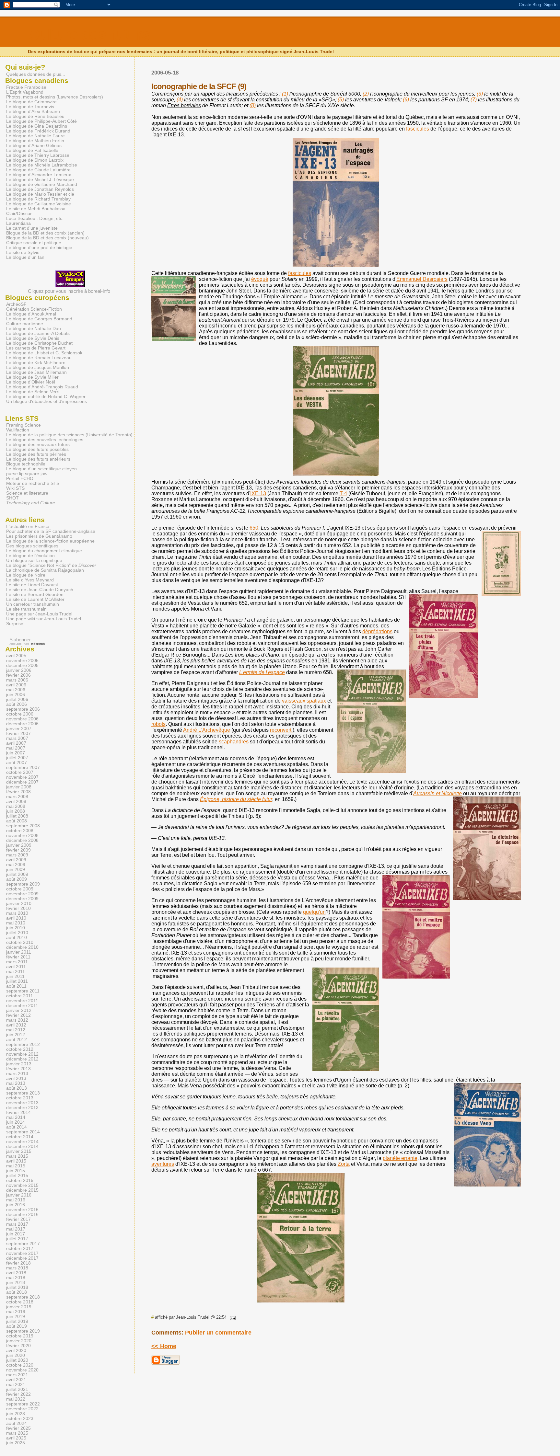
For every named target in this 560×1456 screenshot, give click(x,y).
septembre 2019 (23, 1331)
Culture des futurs (89, 34)
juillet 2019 (17, 1321)
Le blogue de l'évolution (30, 555)
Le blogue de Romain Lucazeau (39, 357)
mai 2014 (15, 1117)
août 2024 (16, 1423)
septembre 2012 (23, 1044)
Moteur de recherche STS (32, 483)
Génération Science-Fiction (34, 309)
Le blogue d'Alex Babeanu (33, 111)
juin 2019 (15, 1316)
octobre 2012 (19, 1049)
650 (254, 528)
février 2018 (18, 1263)
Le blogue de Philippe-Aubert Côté (41, 121)
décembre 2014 (22, 1146)
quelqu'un (314, 912)
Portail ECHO (19, 478)
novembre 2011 (22, 1000)
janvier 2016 (18, 1195)
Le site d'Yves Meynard (30, 580)
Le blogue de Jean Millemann (36, 372)
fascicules (417, 129)
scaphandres (234, 741)
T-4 (343, 493)
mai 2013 (15, 1083)
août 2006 (16, 704)
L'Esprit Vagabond (24, 92)
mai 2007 (15, 748)
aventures (162, 1164)
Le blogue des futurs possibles (37, 449)
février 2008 (18, 791)
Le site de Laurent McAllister (35, 599)
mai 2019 (15, 1311)
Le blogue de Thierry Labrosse (37, 155)
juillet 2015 (17, 1175)
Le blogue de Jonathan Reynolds (40, 189)
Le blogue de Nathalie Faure (35, 135)
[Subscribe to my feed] (6, 639)
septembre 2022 (23, 1404)
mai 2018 (15, 1277)
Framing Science (23, 425)
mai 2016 (15, 1200)
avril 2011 (16, 966)
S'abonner (20, 639)
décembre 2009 (22, 898)
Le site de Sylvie (23, 252)
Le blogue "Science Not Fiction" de (51, 565)
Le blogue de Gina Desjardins (36, 126)
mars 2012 (17, 1020)
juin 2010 (15, 927)
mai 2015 (15, 1166)
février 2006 (18, 675)
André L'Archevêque (206, 730)
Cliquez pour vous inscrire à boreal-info (69, 291)
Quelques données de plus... (35, 74)
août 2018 (16, 1292)
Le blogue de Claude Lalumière (38, 169)
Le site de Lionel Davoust (32, 584)
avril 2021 (16, 1379)
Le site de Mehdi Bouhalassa (35, 208)
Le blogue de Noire (25, 575)
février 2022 (18, 1394)
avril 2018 (16, 1272)
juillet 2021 (17, 1389)
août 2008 (16, 821)
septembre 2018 (23, 1297)
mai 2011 (15, 971)
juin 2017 (15, 1234)
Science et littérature (27, 493)
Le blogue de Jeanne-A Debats (38, 333)
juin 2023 (15, 1413)
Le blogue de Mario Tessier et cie (40, 194)
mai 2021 (15, 1384)
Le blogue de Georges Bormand (39, 318)
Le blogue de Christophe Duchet (39, 343)
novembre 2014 (22, 1141)
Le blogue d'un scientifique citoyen (41, 468)
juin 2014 (15, 1122)
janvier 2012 (18, 1010)
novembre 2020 (22, 1370)
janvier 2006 (18, 670)
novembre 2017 (22, 1253)
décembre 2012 (22, 1059)
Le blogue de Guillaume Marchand (41, 184)
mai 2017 (15, 1229)
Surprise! (15, 623)
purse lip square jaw (26, 473)
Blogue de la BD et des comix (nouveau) (47, 237)
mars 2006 (17, 680)
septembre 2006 (23, 709)
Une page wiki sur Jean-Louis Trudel (43, 618)
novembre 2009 (22, 893)
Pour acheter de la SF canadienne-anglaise (50, 531)
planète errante (400, 1158)
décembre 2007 (22, 782)
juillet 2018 (17, 1287)
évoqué (259, 279)
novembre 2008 (22, 835)
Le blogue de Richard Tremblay (38, 199)
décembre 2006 (22, 723)
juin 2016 (15, 1204)
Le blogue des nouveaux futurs (38, 444)
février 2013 (18, 1068)
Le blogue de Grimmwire (31, 101)
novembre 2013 (22, 1102)
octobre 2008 (19, 830)
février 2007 (18, 733)
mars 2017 (17, 1224)
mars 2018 (17, 1268)
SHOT (12, 498)
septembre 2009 (23, 884)
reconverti (281, 730)
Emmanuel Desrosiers (422, 279)
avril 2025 (16, 1438)
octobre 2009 (19, 889)
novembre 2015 (22, 1185)
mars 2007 (17, 738)
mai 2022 (15, 1399)
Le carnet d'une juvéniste (32, 228)
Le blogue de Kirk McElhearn (35, 362)
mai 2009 (15, 864)
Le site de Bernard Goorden (35, 594)
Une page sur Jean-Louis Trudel (39, 614)
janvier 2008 (18, 787)
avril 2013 (16, 1078)
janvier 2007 (18, 728)
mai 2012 (15, 1029)
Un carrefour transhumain (32, 604)
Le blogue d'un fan (25, 257)
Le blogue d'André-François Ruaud (42, 386)
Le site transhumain (26, 609)
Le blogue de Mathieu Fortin (35, 140)
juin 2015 (15, 1170)
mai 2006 (15, 689)
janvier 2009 (18, 845)
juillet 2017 (17, 1238)
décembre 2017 (22, 1258)
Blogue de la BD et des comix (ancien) (45, 233)
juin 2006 (15, 694)
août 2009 (16, 879)
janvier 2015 (18, 1151)
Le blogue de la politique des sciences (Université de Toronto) (69, 434)
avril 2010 (16, 918)
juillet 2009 (17, 874)
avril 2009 (16, 859)
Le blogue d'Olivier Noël (30, 382)
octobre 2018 (19, 1302)
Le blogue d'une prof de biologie (39, 247)
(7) (474, 99)
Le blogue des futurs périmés (36, 454)
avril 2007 (16, 743)
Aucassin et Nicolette (437, 793)
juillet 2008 (17, 816)
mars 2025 (17, 1433)
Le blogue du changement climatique (44, 550)
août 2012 (16, 1039)
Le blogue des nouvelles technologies (44, 439)
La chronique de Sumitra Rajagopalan (45, 570)
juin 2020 (15, 1355)
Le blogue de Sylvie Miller (32, 377)
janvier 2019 (18, 1306)
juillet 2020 (17, 1360)
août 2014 (16, 1127)
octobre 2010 (19, 942)
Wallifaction (17, 430)
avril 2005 (16, 655)
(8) (253, 105)
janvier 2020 (18, 1340)
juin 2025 (15, 1442)
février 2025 (18, 1428)
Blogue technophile (25, 464)
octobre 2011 (19, 995)
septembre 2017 (23, 1243)
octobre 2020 (19, 1365)
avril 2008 (16, 801)
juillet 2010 (17, 932)
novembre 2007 (22, 777)
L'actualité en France (27, 526)
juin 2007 (15, 753)
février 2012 (18, 1015)
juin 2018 (15, 1282)
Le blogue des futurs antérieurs (38, 459)
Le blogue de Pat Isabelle (32, 150)
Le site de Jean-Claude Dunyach (39, 589)
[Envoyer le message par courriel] (232, 1317)
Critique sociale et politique (33, 242)
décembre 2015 (22, 1190)
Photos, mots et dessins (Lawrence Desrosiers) (54, 97)
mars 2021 (17, 1374)
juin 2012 (15, 1034)
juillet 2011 (17, 981)
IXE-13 (258, 493)
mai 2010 (15, 923)
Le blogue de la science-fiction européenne (50, 541)
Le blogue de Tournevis (30, 106)
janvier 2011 (18, 952)
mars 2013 (17, 1073)
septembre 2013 (23, 1093)
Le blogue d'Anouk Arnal (31, 314)
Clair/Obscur (19, 213)
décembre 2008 (22, 840)
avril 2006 (16, 684)
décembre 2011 (22, 1005)
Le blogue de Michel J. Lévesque (40, 179)
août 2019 (16, 1326)
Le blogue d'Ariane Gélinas (34, 145)
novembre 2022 (22, 1408)
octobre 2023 (19, 1418)
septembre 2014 (23, 1131)
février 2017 (18, 1219)
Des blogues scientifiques (32, 546)
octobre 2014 (19, 1136)
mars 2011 (17, 961)
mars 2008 (17, 796)
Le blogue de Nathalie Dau (33, 328)
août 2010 (16, 937)
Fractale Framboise (26, 87)
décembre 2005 (22, 665)
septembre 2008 (23, 825)
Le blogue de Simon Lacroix (35, 160)
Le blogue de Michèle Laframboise (41, 165)
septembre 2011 (23, 991)
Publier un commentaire (218, 1332)
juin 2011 (15, 976)
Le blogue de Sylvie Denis (32, 338)
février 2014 (18, 1112)
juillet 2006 (17, 699)
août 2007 (16, 762)
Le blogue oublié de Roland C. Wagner (46, 396)
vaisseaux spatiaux (304, 701)
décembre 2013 (22, 1107)
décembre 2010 (22, 947)
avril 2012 (16, 1025)
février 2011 (18, 957)
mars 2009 (17, 855)
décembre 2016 (22, 1214)
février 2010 (18, 908)
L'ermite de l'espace (262, 672)
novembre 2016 (22, 1209)
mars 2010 (17, 913)
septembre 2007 (23, 767)
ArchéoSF (16, 304)
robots (158, 724)
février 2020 (18, 1345)
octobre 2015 (19, 1180)
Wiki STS (15, 488)
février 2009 (18, 850)
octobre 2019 (19, 1336)
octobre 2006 (19, 714)
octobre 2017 (19, 1248)
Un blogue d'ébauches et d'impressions (46, 401)
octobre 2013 (19, 1097)
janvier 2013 (18, 1063)
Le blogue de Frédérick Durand (38, 131)
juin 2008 (15, 811)
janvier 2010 (18, 903)
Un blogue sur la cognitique (34, 560)
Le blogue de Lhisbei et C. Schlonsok (44, 352)
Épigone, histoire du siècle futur (236, 799)
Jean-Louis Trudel (19, 643)
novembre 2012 (22, 1054)
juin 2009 (15, 869)
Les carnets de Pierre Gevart (35, 348)
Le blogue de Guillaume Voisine (38, 203)
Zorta (344, 1164)
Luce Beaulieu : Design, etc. (35, 218)
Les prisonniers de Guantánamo (39, 536)
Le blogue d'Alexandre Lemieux (38, 174)
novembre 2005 (22, 660)
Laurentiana (18, 223)
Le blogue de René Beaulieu (35, 116)
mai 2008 (15, 806)
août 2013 (16, 1088)
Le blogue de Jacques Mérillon (37, 367)
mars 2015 (17, 1156)
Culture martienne (24, 323)
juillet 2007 (17, 757)
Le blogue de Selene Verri (32, 391)
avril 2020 (16, 1350)
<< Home (163, 1346)
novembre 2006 (22, 719)
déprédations (377, 631)
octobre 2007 (19, 772)
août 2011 (16, 986)
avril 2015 (16, 1161)
